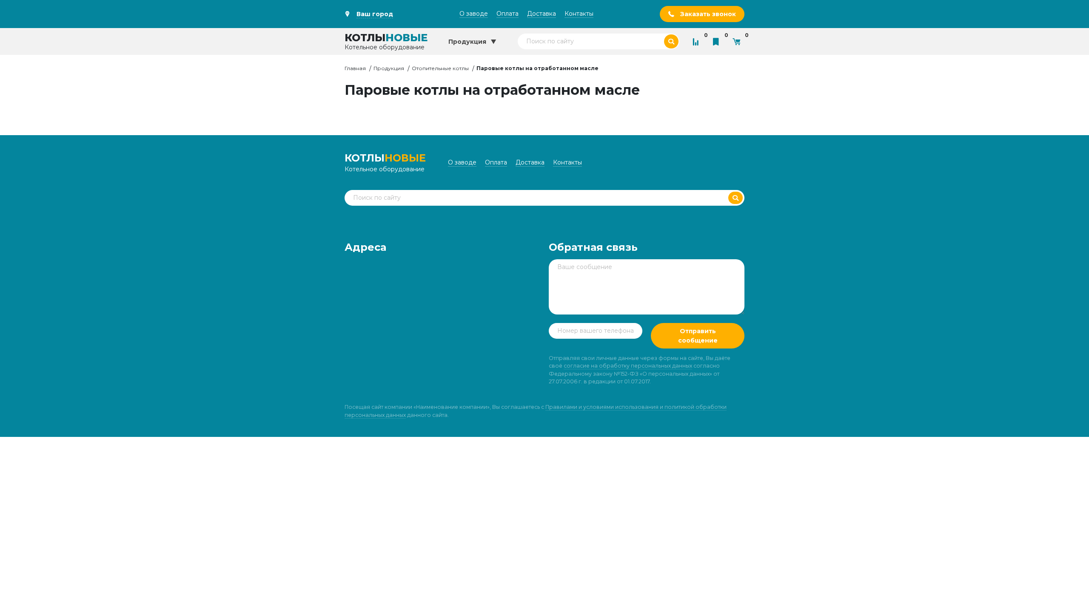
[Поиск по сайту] (671, 41)
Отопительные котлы (440, 68)
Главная (355, 68)
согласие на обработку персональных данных (628, 366)
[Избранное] (718, 41)
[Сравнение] (698, 41)
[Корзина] (738, 41)
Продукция (388, 68)
